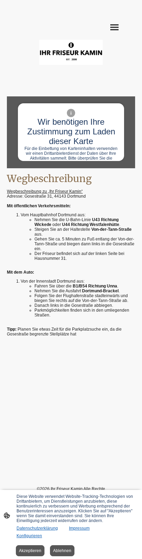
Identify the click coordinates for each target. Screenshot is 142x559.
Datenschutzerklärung (37, 528)
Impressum (79, 528)
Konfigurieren (29, 535)
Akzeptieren (30, 550)
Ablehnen (62, 550)
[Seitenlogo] (71, 52)
